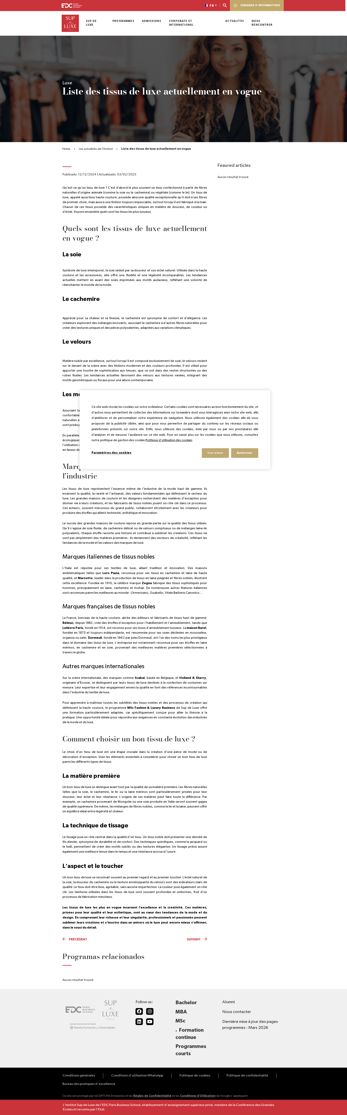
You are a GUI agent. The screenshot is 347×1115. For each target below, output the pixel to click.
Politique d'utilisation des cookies (169, 440)
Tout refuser (215, 453)
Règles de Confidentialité (152, 1095)
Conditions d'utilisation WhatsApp (137, 1075)
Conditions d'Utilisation (197, 1095)
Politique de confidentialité (247, 1075)
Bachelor (186, 1002)
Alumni (228, 1002)
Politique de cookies (195, 1075)
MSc (180, 1020)
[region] (175, 429)
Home (66, 148)
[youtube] (149, 1021)
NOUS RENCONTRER (262, 23)
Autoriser (245, 452)
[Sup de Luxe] (70, 23)
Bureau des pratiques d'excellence (88, 1084)
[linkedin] (139, 1021)
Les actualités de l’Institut (96, 148)
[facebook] (139, 1011)
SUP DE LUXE (91, 23)
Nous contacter (236, 1012)
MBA (181, 1011)
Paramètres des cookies (112, 452)
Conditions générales (78, 1075)
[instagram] (149, 1011)
